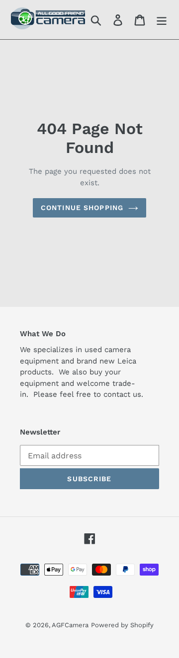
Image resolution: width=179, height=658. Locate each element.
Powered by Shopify (122, 625)
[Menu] (162, 19)
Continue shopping (82, 208)
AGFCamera (70, 625)
